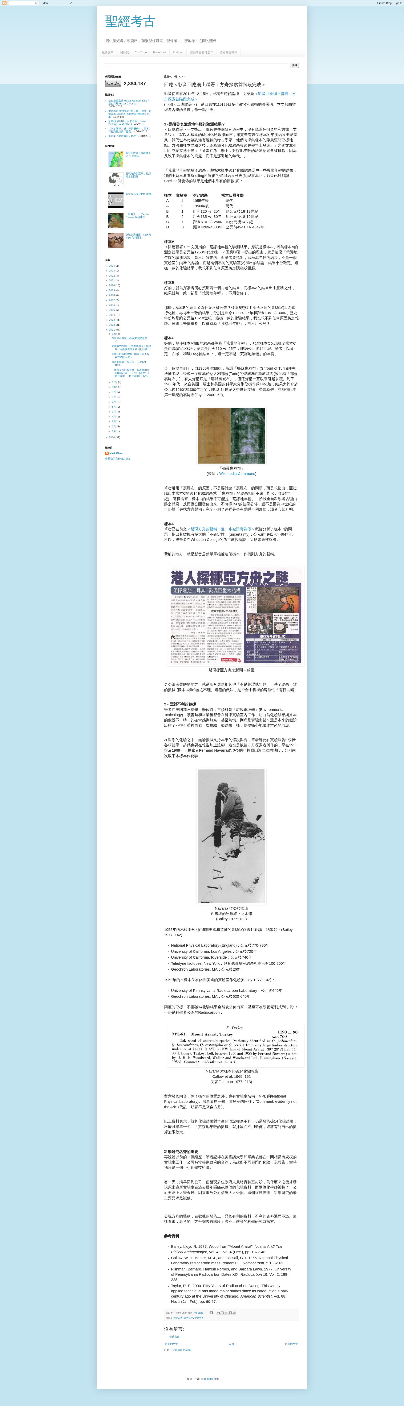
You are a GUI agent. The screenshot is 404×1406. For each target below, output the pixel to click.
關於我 (124, 52)
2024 (112, 265)
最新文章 (108, 52)
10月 (115, 387)
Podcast (178, 52)
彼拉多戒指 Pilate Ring (139, 193)
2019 (112, 290)
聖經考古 (130, 21)
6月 (114, 406)
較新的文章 (171, 1344)
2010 (112, 437)
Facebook (159, 52)
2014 (112, 315)
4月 (114, 416)
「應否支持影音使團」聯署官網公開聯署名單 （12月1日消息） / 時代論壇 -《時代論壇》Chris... (130, 373)
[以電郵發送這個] (218, 1313)
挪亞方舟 (178, 1317)
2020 (112, 285)
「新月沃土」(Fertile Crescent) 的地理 (137, 216)
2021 (112, 280)
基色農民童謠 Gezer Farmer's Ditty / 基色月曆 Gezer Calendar (128, 102)
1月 (114, 431)
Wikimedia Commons (237, 474)
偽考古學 (188, 1317)
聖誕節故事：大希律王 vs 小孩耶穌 (138, 154)
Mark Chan (115, 453)
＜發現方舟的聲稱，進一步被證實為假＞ (221, 529)
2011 (112, 329)
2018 (112, 295)
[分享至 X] (226, 1313)
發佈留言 (174, 1336)
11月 (115, 382)
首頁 (231, 1344)
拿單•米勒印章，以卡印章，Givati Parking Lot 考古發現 (127, 123)
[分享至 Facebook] (230, 1313)
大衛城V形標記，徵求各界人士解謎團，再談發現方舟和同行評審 (131, 348)
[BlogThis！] (222, 1313)
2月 (114, 426)
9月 (114, 392)
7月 (114, 402)
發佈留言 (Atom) (181, 1350)
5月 (114, 411)
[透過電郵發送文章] (211, 1312)
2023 (112, 270)
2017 (112, 300)
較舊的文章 (291, 1344)
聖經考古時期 (228, 52)
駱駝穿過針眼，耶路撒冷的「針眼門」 (138, 236)
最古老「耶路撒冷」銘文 (122, 135)
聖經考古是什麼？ (201, 52)
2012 (112, 324)
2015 (112, 309)
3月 (114, 421)
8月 (114, 396)
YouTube (141, 52)
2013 (112, 319)
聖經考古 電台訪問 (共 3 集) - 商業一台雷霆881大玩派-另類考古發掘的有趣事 (130, 114)
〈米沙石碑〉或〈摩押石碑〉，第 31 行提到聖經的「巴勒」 (129, 130)
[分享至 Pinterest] (234, 1313)
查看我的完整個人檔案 (117, 458)
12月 (115, 333)
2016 (112, 305)
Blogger (208, 1378)
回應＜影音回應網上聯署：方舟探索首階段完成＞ (130, 355)
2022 (112, 275)
